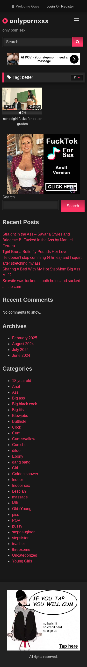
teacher (18, 544)
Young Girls (22, 561)
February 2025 (24, 338)
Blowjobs (20, 416)
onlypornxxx (28, 20)
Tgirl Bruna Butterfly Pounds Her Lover (35, 252)
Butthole (19, 421)
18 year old (21, 381)
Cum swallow (23, 439)
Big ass (18, 398)
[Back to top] (72, 652)
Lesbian (19, 491)
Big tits (18, 410)
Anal (16, 386)
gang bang (21, 462)
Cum (16, 433)
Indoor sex (21, 485)
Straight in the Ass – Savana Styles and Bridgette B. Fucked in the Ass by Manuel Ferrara (37, 240)
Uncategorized (24, 555)
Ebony (17, 456)
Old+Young (21, 509)
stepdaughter (23, 532)
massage (20, 497)
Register (67, 6)
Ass (15, 392)
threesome (21, 549)
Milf (15, 503)
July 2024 (20, 350)
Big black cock (24, 404)
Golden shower (25, 474)
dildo (16, 450)
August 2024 (23, 344)
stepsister (20, 538)
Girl (15, 468)
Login (50, 6)
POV (16, 520)
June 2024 (21, 355)
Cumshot (20, 445)
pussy (17, 526)
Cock (16, 427)
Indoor (17, 480)
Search (8, 197)
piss (15, 514)
